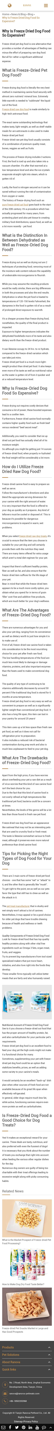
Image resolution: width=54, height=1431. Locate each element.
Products (8, 1347)
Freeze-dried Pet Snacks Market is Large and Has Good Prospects (25, 1330)
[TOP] (50, 1427)
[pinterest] (23, 1427)
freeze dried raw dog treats (33, 536)
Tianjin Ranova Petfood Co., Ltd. (31, 1413)
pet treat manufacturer (18, 906)
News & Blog (18, 14)
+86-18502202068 (18, 1401)
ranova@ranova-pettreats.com (24, 1393)
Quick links (9, 1369)
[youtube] (37, 1427)
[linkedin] (30, 1427)
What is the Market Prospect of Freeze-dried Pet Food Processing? (26, 1242)
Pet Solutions (10, 1354)
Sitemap (18, 1421)
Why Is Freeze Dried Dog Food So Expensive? (21, 19)
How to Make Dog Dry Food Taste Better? (23, 1284)
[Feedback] (43, 1427)
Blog (30, 14)
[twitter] (17, 1427)
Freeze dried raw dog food (15, 109)
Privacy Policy (30, 1421)
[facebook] (10, 1427)
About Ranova (11, 1362)
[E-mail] (3, 1427)
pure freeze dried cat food (15, 204)
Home (5, 14)
